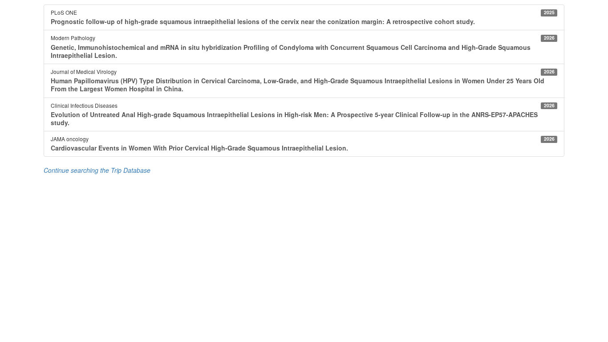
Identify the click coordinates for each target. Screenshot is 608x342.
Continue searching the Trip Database (97, 170)
